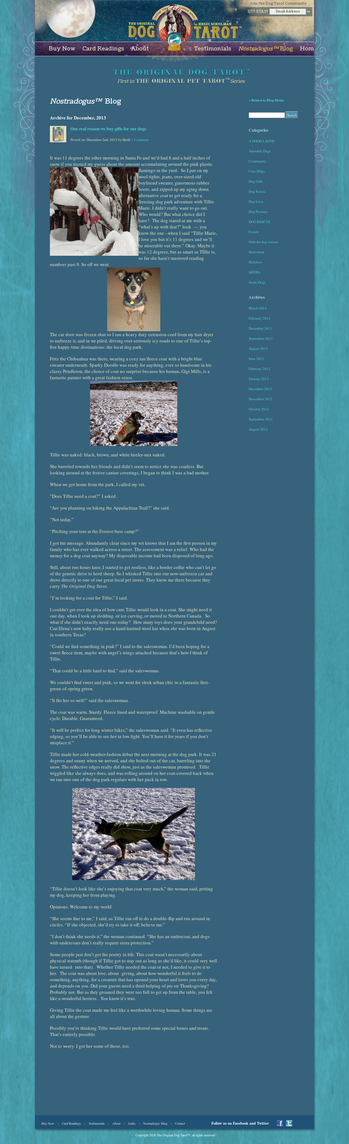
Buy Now (62, 49)
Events (254, 231)
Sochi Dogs (257, 282)
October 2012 (259, 409)
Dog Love (256, 201)
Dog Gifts (256, 181)
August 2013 (258, 348)
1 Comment (140, 139)
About (140, 49)
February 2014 (259, 318)
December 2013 (260, 328)
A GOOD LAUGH (261, 141)
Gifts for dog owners (263, 241)
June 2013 (256, 358)
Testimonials (212, 49)
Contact (180, 1123)
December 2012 (260, 388)
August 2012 (258, 429)
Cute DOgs (257, 171)
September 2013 (261, 338)
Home (308, 49)
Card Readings (103, 49)
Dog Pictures (258, 211)
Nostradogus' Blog (155, 1123)
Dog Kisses (257, 191)
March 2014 (258, 308)
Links (132, 1123)
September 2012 (261, 419)
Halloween (256, 251)
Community (257, 161)
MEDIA (254, 272)
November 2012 (260, 398)
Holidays (255, 262)
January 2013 (259, 378)
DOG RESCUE (259, 221)
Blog (265, 49)
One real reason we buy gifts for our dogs (108, 128)
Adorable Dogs (260, 151)
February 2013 (259, 368)
